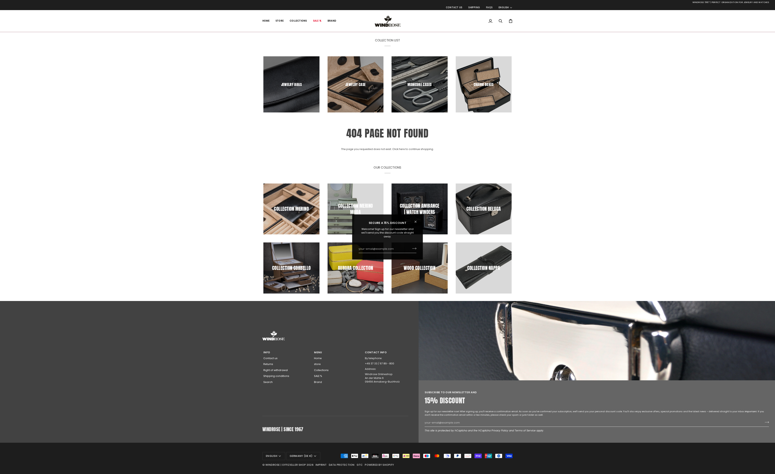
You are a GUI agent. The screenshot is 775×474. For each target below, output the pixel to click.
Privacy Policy (499, 430)
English (504, 7)
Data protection (342, 465)
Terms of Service (525, 430)
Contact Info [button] (376, 352)
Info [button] (266, 352)
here (402, 149)
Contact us (270, 358)
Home (318, 358)
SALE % (318, 376)
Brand (318, 382)
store (317, 364)
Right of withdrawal (275, 370)
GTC (360, 465)
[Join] (413, 248)
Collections (321, 370)
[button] (279, 21)
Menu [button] (318, 352)
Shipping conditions (276, 376)
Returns (268, 364)
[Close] (417, 221)
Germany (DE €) (301, 456)
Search (268, 382)
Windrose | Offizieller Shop (285, 465)
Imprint (321, 465)
